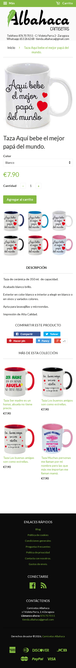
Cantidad (9, 185)
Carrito (67, 3)
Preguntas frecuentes (38, 546)
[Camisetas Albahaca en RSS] (44, 587)
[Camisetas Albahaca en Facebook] (32, 587)
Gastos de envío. (38, 564)
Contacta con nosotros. (38, 558)
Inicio (11, 47)
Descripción (36, 267)
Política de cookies (38, 535)
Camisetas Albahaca (53, 636)
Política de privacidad (38, 552)
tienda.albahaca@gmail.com (38, 619)
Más (11, 3)
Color (7, 156)
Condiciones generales (38, 540)
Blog (38, 529)
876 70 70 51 (47, 615)
